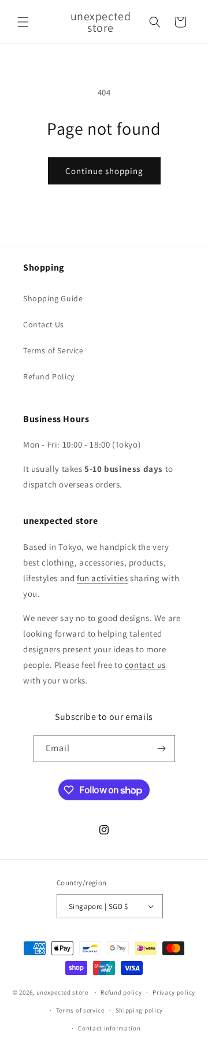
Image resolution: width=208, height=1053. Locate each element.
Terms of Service (53, 350)
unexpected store (62, 992)
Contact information (109, 1028)
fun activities (102, 577)
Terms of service (80, 1010)
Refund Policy (49, 376)
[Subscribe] (161, 748)
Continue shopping (104, 170)
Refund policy (121, 992)
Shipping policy (140, 1010)
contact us (145, 664)
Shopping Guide (53, 298)
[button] (23, 22)
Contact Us (43, 324)
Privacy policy (174, 992)
